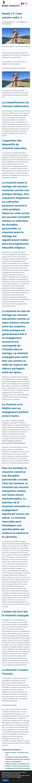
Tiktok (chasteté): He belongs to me (17, 764)
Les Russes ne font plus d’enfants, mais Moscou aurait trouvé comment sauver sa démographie (17, 759)
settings (19, 777)
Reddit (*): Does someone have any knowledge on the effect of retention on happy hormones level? (17, 768)
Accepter (5, 780)
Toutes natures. (7, 23)
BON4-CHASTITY (11, 6)
